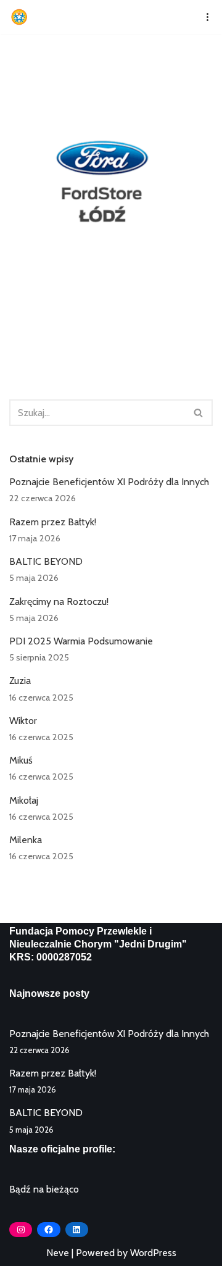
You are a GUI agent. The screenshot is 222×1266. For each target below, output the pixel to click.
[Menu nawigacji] (203, 16)
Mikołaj (23, 800)
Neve (57, 1253)
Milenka (25, 840)
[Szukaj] (199, 412)
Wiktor (23, 721)
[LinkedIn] (76, 1229)
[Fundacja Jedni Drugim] (22, 17)
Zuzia (20, 680)
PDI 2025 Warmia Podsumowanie (81, 641)
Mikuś (21, 760)
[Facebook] (48, 1229)
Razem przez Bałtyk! (52, 522)
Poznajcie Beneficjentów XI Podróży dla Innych (109, 482)
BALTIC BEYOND (46, 561)
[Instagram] (20, 1229)
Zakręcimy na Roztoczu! (59, 601)
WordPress (153, 1253)
